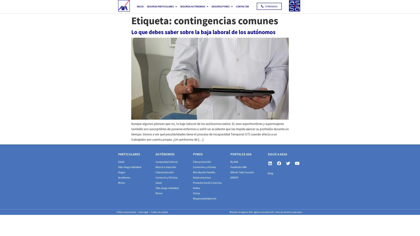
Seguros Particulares (160, 6)
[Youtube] (297, 163)
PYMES (198, 154)
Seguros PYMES (220, 6)
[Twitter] (288, 163)
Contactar (242, 6)
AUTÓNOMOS (165, 154)
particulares (129, 154)
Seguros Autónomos (192, 6)
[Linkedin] (270, 163)
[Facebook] (279, 163)
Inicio (140, 6)
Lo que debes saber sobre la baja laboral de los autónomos (203, 32)
